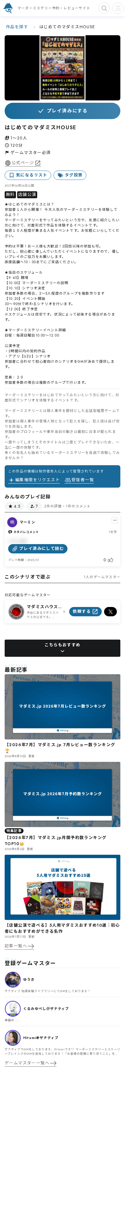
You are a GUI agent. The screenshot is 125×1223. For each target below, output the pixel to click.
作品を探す (17, 27)
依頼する (82, 611)
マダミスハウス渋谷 (42, 607)
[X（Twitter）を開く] (110, 611)
